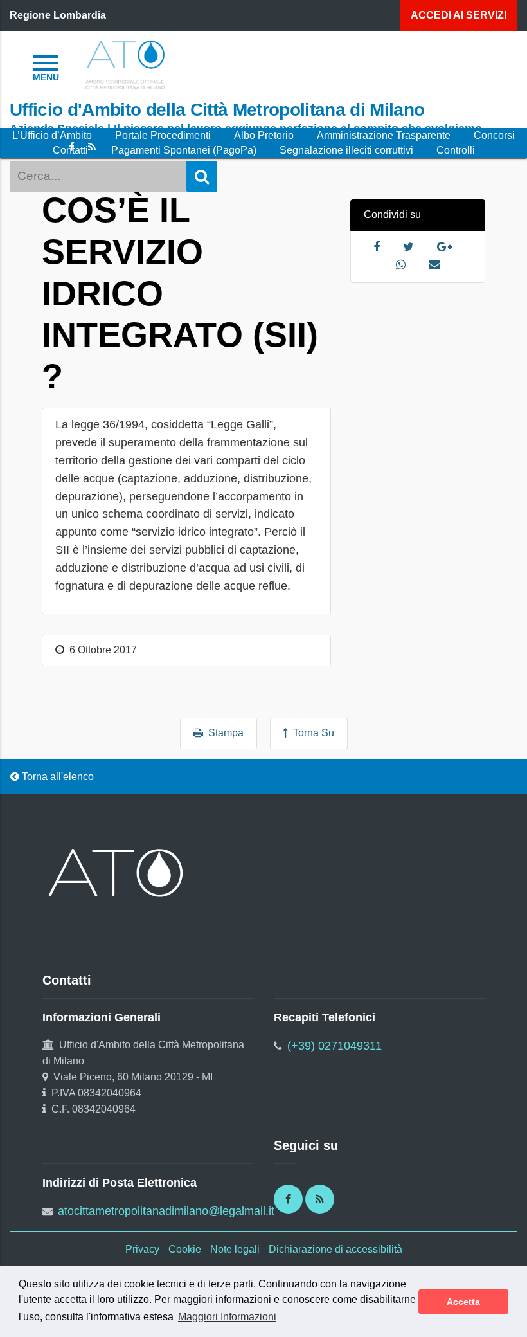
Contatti (70, 150)
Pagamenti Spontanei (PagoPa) (183, 150)
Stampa (223, 732)
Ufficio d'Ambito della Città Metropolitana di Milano (217, 109)
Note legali (235, 1249)
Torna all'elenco (56, 776)
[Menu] (45, 66)
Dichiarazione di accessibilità (335, 1249)
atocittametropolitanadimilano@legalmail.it (166, 1211)
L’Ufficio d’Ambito (52, 135)
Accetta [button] (463, 1301)
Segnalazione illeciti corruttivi (346, 150)
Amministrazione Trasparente (384, 135)
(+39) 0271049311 (334, 1045)
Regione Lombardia (58, 15)
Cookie (184, 1249)
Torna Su (311, 732)
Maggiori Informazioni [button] (227, 1316)
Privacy (142, 1249)
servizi (458, 15)
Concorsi (494, 135)
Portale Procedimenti (163, 135)
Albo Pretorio (264, 135)
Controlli (455, 150)
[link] (125, 64)
